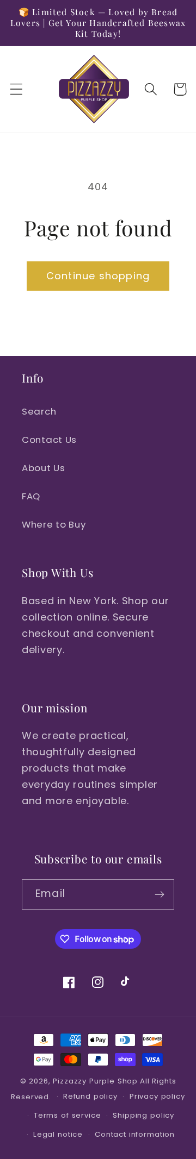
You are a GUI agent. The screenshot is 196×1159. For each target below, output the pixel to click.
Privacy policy (157, 1096)
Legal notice (58, 1134)
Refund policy (90, 1096)
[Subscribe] (159, 894)
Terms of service (67, 1115)
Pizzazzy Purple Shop (95, 1081)
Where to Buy (54, 524)
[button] (16, 89)
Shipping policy (143, 1115)
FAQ (31, 496)
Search (39, 411)
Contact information (135, 1134)
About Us (43, 467)
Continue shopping (98, 276)
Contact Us (49, 439)
